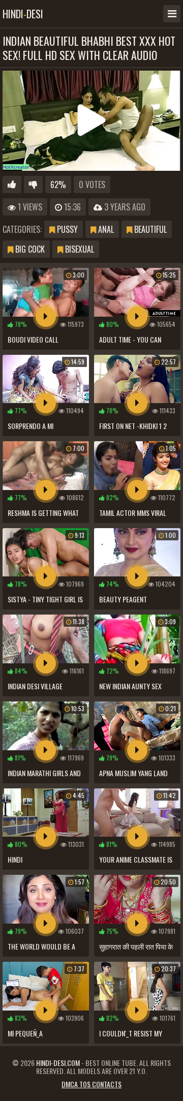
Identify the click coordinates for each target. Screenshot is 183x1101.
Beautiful (149, 229)
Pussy (66, 229)
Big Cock (29, 249)
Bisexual (78, 249)
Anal (105, 229)
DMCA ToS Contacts (91, 1084)
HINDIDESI (23, 13)
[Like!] (12, 184)
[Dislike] (33, 184)
